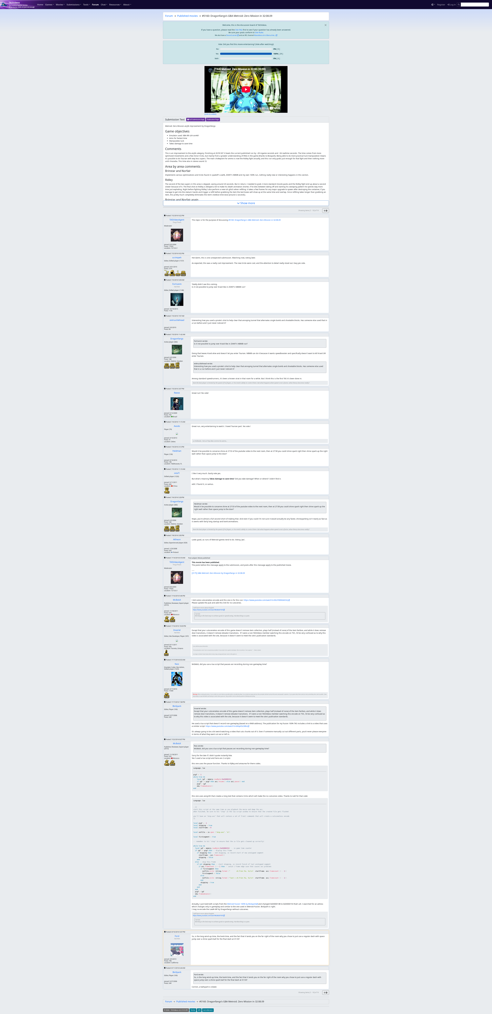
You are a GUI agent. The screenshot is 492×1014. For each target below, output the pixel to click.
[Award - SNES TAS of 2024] (172, 619)
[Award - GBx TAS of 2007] (177, 365)
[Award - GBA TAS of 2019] (167, 365)
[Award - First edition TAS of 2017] (178, 273)
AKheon (177, 539)
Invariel (177, 630)
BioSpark (177, 706)
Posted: (174, 215)
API (199, 1010)
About (126, 4)
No (217, 49)
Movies (59, 4)
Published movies (187, 16)
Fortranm (177, 284)
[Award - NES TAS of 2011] (166, 695)
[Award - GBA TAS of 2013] (172, 365)
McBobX (177, 599)
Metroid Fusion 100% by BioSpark (241, 904)
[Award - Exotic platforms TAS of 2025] (166, 273)
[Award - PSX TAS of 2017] (183, 273)
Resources (114, 4)
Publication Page (213, 119)
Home (40, 4)
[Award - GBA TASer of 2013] (167, 490)
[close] (325, 25)
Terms (193, 1010)
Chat (103, 4)
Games (48, 4)
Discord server (231, 35)
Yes (217, 53)
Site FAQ (238, 30)
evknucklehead (177, 320)
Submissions (73, 4)
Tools (85, 4)
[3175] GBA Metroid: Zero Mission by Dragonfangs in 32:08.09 (218, 573)
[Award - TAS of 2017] (172, 273)
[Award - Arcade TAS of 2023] (166, 652)
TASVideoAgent (177, 219)
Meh (217, 58)
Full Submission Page (196, 119)
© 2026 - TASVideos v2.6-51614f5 (176, 1010)
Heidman (176, 450)
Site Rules (259, 32)
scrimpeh (176, 257)
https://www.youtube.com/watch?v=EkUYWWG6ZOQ (266, 600)
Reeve (177, 392)
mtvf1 (177, 473)
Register (441, 4)
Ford (177, 936)
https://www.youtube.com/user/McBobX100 (208, 610)
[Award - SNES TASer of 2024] (167, 619)
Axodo (177, 426)
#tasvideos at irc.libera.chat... (264, 35)
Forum (95, 4)
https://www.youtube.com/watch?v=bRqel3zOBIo (226, 726)
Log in (452, 4)
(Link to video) (210, 114)
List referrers (208, 1010)
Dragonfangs (176, 338)
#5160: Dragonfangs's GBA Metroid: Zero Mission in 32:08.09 (254, 220)
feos (177, 664)
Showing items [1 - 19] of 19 (308, 210)
